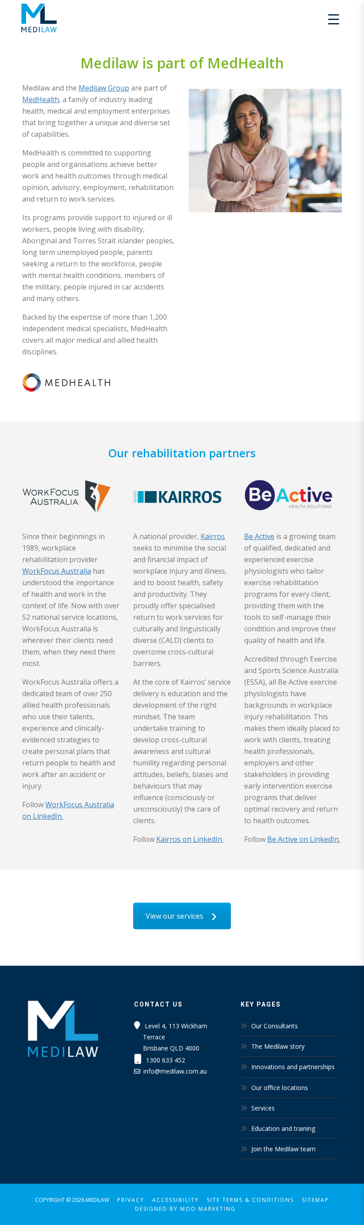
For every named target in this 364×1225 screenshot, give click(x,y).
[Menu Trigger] (333, 19)
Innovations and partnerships (293, 1066)
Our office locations (279, 1087)
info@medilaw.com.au (175, 1071)
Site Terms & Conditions (250, 1200)
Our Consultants (274, 1026)
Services (263, 1108)
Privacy (130, 1200)
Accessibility (175, 1200)
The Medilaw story (278, 1046)
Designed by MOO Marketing (185, 1209)
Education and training (283, 1128)
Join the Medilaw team (283, 1149)
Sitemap (315, 1200)
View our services (175, 916)
